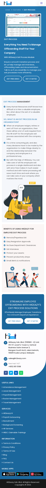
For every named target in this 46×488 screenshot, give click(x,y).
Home (7, 10)
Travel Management (12, 402)
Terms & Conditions (12, 443)
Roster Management (12, 398)
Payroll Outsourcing (11, 417)
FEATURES (17, 10)
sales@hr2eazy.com (17, 358)
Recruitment (8, 421)
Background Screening (13, 425)
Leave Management (12, 391)
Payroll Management (12, 395)
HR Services (8, 428)
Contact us (8, 462)
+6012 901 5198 (14, 366)
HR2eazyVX (8, 413)
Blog (5, 455)
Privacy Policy (9, 447)
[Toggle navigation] (41, 3)
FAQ (5, 458)
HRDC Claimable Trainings (14, 432)
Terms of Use (9, 451)
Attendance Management (14, 387)
